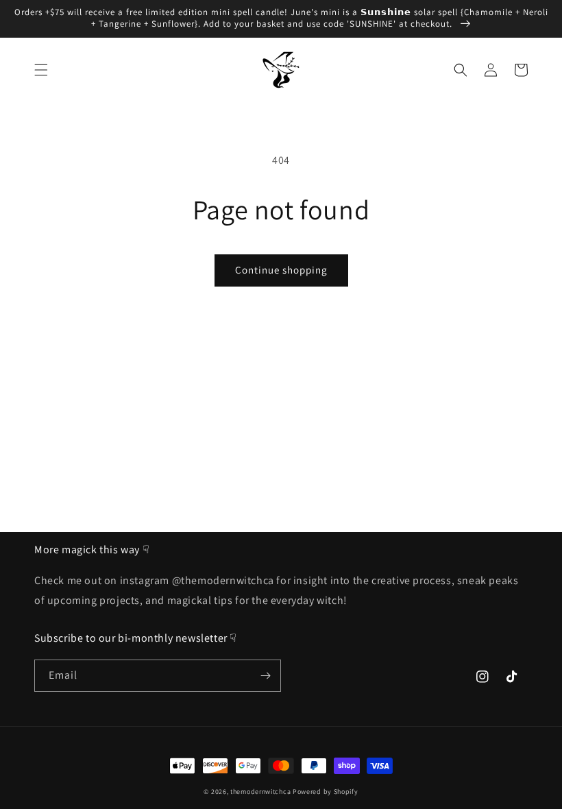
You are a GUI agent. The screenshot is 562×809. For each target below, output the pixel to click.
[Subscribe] (265, 676)
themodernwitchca (260, 791)
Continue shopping (281, 269)
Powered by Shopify (325, 791)
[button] (41, 70)
